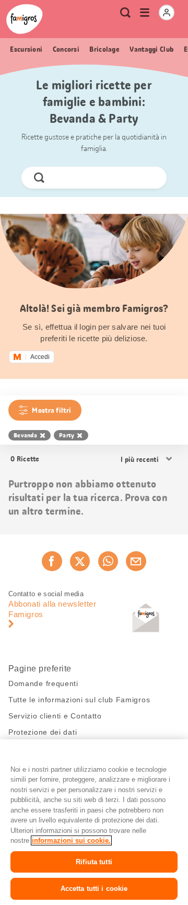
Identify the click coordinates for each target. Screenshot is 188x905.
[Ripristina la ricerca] (149, 177)
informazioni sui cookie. (71, 840)
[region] (94, 822)
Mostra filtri (51, 410)
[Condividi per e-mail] (136, 561)
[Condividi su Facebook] (52, 561)
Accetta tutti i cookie (94, 888)
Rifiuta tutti (94, 862)
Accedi (40, 357)
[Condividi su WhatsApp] (108, 561)
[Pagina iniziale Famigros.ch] (24, 19)
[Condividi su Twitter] (80, 561)
